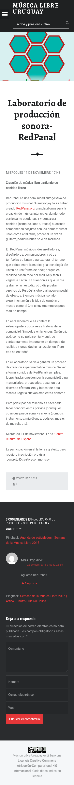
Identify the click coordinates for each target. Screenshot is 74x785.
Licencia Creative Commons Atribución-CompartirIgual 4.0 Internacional (35, 766)
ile (17, 484)
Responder (31, 583)
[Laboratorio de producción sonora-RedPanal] (37, 34)
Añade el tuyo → (15, 529)
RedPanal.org (25, 208)
